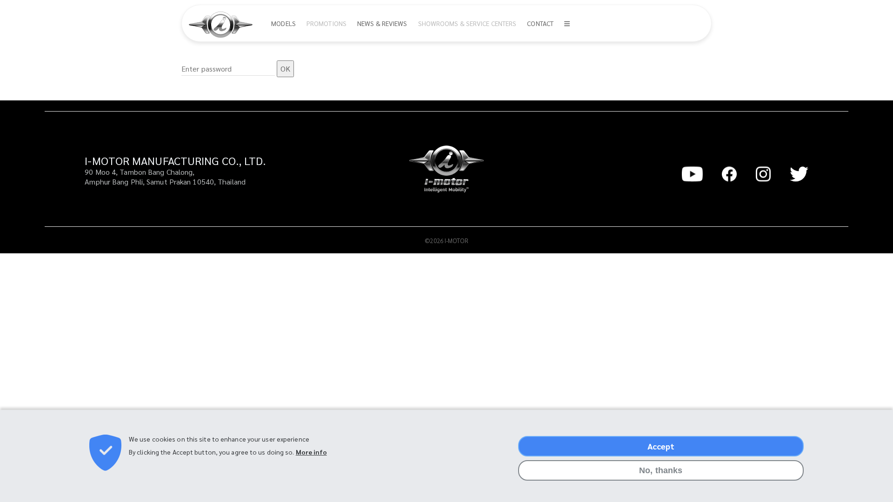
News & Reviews (382, 23)
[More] (567, 23)
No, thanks (660, 470)
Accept (661, 446)
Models (283, 23)
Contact (540, 23)
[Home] (224, 25)
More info (311, 452)
